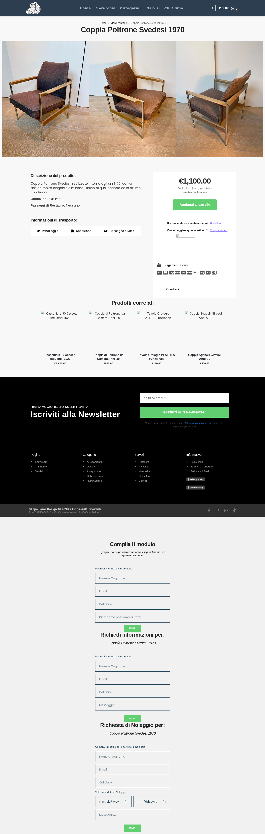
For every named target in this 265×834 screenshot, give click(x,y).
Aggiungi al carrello (195, 204)
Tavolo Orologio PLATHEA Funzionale (156, 356)
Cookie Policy (196, 487)
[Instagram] (218, 511)
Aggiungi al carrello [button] (60, 371)
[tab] (48, 231)
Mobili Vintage (119, 23)
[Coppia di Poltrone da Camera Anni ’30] (108, 330)
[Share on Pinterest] (214, 289)
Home (103, 23)
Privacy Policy (196, 479)
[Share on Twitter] (204, 289)
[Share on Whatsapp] (194, 289)
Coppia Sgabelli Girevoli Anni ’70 (204, 356)
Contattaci (215, 222)
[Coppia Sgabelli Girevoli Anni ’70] (204, 330)
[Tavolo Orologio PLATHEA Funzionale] (156, 330)
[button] (229, 8)
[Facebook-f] (209, 511)
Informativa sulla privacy (199, 422)
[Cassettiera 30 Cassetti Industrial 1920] (60, 330)
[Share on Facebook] (184, 289)
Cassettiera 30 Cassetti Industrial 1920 (60, 356)
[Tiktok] (234, 511)
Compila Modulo (218, 230)
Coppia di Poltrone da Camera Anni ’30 (108, 356)
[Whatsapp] (226, 511)
